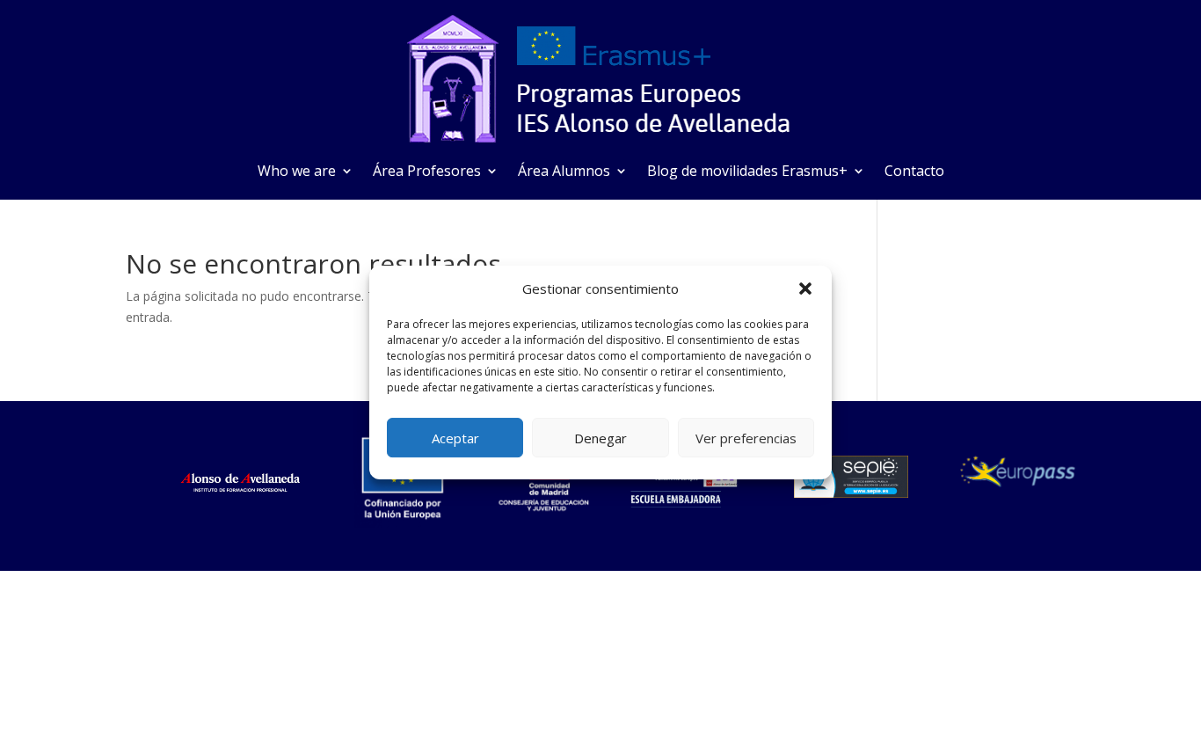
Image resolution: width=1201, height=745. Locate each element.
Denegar (600, 438)
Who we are (297, 172)
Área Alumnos (564, 172)
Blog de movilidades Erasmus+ (747, 172)
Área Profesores (427, 172)
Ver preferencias (746, 438)
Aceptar (455, 438)
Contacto (914, 172)
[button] (805, 288)
